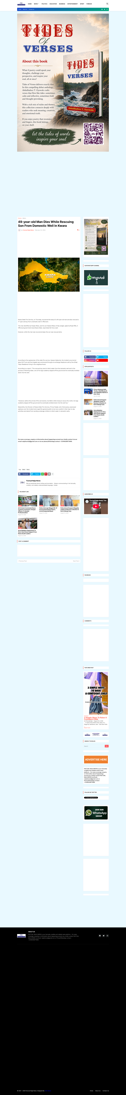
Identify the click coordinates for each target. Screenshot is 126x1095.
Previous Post (23, 561)
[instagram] (107, 9)
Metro (24, 218)
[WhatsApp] (42, 474)
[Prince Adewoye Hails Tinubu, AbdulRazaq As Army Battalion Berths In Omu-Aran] (88, 391)
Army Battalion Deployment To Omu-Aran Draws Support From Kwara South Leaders (27, 532)
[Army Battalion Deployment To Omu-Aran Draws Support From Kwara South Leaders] (88, 412)
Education (53, 4)
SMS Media (48, 1090)
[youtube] (102, 360)
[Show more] (52, 474)
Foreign (89, 4)
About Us (25, 9)
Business (62, 4)
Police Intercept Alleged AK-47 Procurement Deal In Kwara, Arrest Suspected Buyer (48, 509)
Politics (44, 4)
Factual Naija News (33, 481)
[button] (107, 3)
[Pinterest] (45, 474)
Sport (82, 4)
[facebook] (102, 9)
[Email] (49, 474)
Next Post (76, 561)
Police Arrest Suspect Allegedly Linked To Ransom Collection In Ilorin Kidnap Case (70, 509)
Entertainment (72, 4)
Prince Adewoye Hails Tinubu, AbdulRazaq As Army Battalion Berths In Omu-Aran (101, 392)
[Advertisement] (63, 183)
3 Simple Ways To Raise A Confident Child (95, 718)
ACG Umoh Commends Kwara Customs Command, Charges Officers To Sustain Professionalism (27, 510)
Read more (87, 727)
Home (30, 4)
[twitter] (104, 9)
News (36, 4)
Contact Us (31, 9)
